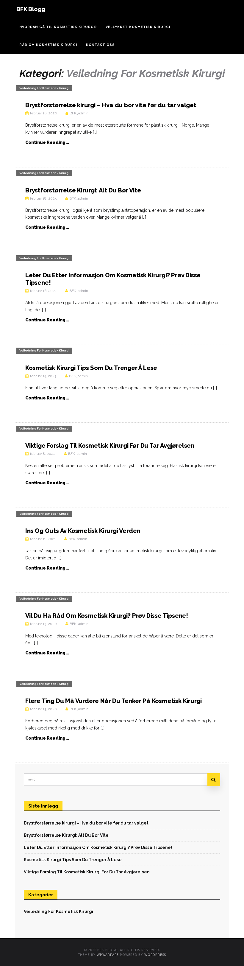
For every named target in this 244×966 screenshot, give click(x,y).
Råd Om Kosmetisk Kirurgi (48, 45)
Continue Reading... (47, 142)
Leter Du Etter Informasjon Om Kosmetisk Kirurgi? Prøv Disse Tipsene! (98, 847)
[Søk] (213, 779)
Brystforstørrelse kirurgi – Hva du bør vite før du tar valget (110, 105)
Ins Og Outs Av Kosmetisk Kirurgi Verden (82, 530)
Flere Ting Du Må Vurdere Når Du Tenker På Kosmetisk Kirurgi (113, 700)
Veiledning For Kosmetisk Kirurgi (44, 88)
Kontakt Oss (100, 45)
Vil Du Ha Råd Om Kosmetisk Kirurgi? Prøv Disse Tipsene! (106, 615)
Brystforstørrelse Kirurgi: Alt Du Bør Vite (83, 190)
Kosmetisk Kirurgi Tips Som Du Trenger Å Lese (91, 367)
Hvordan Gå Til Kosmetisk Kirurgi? (58, 27)
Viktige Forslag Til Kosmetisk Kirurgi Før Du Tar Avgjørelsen (109, 445)
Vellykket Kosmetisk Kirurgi (138, 27)
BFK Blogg (30, 9)
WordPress (155, 954)
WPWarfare (108, 954)
